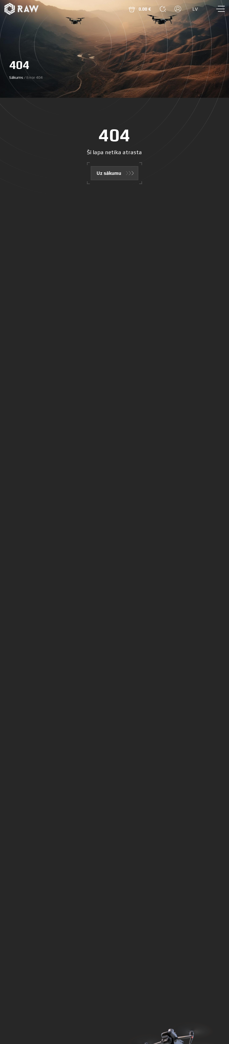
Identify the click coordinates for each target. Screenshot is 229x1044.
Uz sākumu (109, 173)
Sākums (16, 77)
